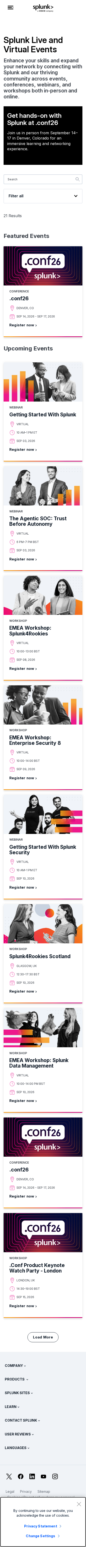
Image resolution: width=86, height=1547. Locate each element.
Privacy (26, 1491)
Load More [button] (43, 1337)
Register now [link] (21, 325)
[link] (43, 291)
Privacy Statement (40, 1526)
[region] (43, 1522)
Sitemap (44, 1491)
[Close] (78, 1504)
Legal (10, 1491)
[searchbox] (43, 179)
